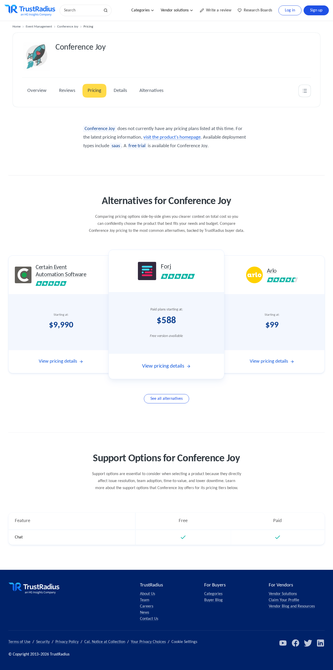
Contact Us (149, 619)
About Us (147, 594)
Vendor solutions (175, 10)
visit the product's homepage (172, 137)
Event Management (39, 26)
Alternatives (151, 90)
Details (120, 90)
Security (43, 642)
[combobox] (81, 10)
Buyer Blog (213, 600)
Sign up (316, 10)
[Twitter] (308, 643)
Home (16, 26)
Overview (37, 90)
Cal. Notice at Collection (104, 642)
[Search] (105, 10)
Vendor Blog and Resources (292, 606)
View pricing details (58, 361)
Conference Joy (67, 26)
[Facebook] (295, 643)
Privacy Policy (67, 642)
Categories (140, 10)
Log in (290, 10)
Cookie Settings (184, 642)
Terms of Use (19, 642)
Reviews (67, 90)
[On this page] (304, 91)
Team (144, 600)
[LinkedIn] (320, 643)
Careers (146, 606)
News (144, 613)
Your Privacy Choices (148, 642)
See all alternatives (166, 399)
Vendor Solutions (283, 594)
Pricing (94, 90)
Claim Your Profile (284, 600)
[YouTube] (283, 643)
